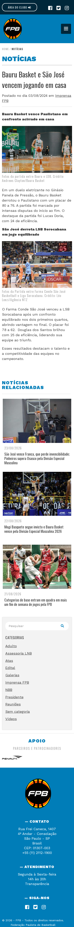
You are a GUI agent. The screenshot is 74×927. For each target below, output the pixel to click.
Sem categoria (17, 711)
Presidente (14, 697)
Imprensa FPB (17, 682)
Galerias (12, 675)
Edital (10, 668)
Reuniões (13, 704)
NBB (8, 690)
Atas (9, 661)
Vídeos (11, 719)
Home (5, 49)
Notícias (17, 49)
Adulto (11, 646)
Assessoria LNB (18, 653)
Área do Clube (18, 7)
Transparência (37, 884)
